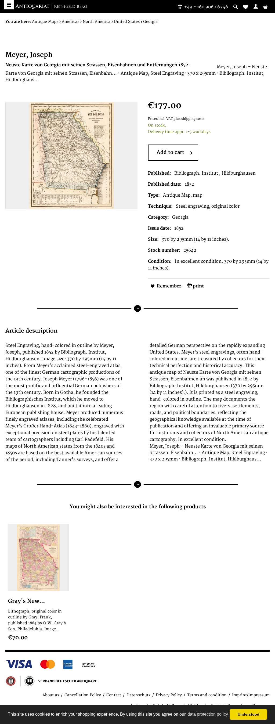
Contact (113, 695)
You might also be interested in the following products (138, 507)
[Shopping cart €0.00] (265, 6)
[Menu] (9, 4)
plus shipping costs (188, 119)
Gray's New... (26, 601)
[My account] (255, 6)
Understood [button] (248, 714)
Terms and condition (207, 695)
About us (50, 695)
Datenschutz (138, 695)
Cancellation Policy (82, 695)
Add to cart (170, 152)
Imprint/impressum (251, 695)
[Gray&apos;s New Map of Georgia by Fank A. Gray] (38, 557)
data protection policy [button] (207, 714)
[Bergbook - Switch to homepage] (51, 6)
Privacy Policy (169, 695)
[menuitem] (255, 6)
